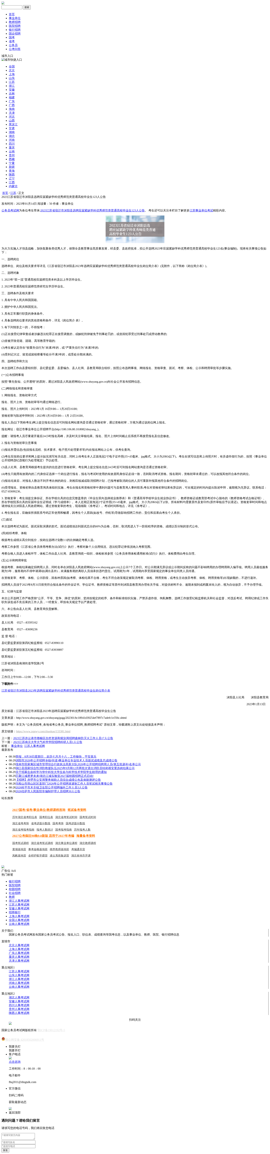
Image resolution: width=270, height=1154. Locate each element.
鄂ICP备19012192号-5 (51, 1030)
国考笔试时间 (88, 817)
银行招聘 (15, 29)
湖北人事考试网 (19, 997)
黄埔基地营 (19, 849)
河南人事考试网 (19, 982)
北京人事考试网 (19, 945)
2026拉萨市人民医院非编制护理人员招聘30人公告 (48, 791)
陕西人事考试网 (19, 1012)
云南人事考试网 (19, 923)
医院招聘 (15, 25)
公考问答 (15, 49)
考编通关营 (78, 849)
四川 (12, 143)
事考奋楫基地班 (38, 849)
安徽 (12, 89)
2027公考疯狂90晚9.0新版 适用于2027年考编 (43, 836)
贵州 (12, 155)
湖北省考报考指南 (23, 829)
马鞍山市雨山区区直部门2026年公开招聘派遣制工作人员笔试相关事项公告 (64, 783)
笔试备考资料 (77, 810)
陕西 (12, 174)
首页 (12, 14)
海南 (12, 109)
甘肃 (12, 128)
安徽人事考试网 (19, 908)
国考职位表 (46, 817)
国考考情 (58, 823)
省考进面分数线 (40, 823)
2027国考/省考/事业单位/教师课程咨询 (38, 810)
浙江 (12, 85)
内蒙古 (13, 186)
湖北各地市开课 (81, 855)
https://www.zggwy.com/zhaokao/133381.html (43, 731)
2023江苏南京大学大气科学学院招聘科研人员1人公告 (47, 742)
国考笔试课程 (20, 843)
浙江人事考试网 (19, 900)
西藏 (12, 159)
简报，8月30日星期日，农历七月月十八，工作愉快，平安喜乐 (56, 756)
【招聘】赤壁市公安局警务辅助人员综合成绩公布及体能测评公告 (58, 779)
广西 (12, 105)
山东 (12, 78)
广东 (12, 101)
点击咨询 (15, 1061)
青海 (12, 170)
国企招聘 (15, 33)
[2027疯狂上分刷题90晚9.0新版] (2, 867)
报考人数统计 (45, 829)
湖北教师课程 (88, 843)
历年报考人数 (82, 829)
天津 (12, 112)
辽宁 (12, 178)
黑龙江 (13, 124)
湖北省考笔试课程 (42, 843)
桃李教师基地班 (59, 849)
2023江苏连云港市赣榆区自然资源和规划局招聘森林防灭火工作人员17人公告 (63, 738)
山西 (12, 120)
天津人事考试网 (19, 960)
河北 (12, 116)
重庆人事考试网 (19, 956)
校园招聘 (15, 889)
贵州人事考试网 (19, 1009)
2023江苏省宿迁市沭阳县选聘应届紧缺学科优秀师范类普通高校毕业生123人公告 (92, 210)
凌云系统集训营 (59, 855)
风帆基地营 (19, 855)
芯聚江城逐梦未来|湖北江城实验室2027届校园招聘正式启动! (54, 775)
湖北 (12, 136)
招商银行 (15, 912)
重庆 (12, 147)
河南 (12, 139)
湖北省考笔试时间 (66, 817)
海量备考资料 (85, 836)
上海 (12, 74)
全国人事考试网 (19, 920)
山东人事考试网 (19, 975)
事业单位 (15, 18)
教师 (12, 896)
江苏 (12, 81)
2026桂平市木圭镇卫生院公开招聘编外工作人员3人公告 (52, 787)
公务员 (13, 45)
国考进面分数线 (75, 823)
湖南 (12, 132)
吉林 (12, 93)
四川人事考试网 (19, 1005)
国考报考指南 (63, 829)
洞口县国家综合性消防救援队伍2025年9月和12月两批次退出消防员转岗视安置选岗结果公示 (75, 768)
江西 (12, 182)
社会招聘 (15, 893)
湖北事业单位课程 (66, 843)
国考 (12, 37)
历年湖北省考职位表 (24, 817)
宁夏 (12, 163)
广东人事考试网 (19, 952)
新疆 (12, 166)
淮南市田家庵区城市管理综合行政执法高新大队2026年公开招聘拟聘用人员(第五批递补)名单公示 (78, 764)
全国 (12, 66)
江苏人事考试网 (34, 745)
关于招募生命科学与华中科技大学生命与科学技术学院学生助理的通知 (61, 772)
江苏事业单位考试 (201, 210)
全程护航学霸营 (38, 855)
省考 (12, 41)
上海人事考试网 (19, 916)
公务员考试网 (10, 210)
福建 (12, 97)
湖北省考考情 (20, 823)
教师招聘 (15, 22)
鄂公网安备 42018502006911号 (24, 1039)
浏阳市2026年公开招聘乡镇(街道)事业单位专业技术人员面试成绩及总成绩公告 (66, 760)
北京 (12, 70)
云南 (12, 151)
